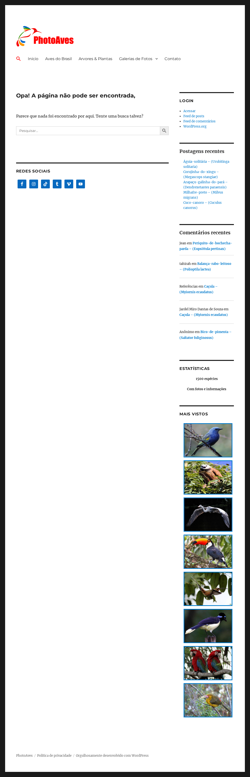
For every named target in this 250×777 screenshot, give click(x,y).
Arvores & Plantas (95, 58)
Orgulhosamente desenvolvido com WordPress (112, 756)
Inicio (33, 58)
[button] (18, 59)
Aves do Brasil (58, 58)
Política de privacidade (54, 756)
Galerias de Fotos (135, 58)
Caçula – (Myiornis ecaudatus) (203, 315)
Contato (173, 58)
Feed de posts (193, 116)
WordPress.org (195, 126)
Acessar (189, 111)
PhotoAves (24, 756)
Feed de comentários (199, 121)
